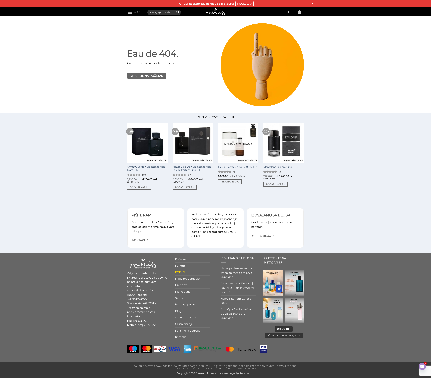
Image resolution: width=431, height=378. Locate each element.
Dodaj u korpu (139, 187)
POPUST (180, 272)
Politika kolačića (187, 368)
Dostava (250, 368)
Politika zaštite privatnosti (257, 366)
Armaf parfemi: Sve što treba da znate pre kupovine (236, 314)
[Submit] (178, 12)
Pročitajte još (230, 182)
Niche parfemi (184, 291)
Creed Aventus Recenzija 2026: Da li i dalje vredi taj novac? (237, 288)
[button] (134, 12)
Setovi (179, 298)
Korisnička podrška (188, 330)
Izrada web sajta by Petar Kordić (235, 373)
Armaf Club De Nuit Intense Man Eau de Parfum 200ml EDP (192, 168)
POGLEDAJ (244, 3)
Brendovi (181, 285)
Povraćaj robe (286, 366)
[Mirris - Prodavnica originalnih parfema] (215, 11)
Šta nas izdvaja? (185, 317)
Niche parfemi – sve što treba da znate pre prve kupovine (236, 273)
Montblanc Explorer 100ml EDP (281, 166)
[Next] (304, 160)
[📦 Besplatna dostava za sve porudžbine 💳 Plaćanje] (273, 283)
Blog (178, 311)
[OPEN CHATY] (422, 369)
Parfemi (180, 265)
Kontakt (180, 337)
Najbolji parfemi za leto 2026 (236, 301)
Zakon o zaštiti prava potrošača (155, 366)
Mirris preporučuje (187, 278)
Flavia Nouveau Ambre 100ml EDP (238, 166)
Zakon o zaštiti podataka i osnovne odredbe (207, 366)
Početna (180, 259)
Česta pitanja (184, 324)
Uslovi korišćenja (212, 368)
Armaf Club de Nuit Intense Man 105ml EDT (146, 168)
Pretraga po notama (188, 304)
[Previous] (126, 160)
